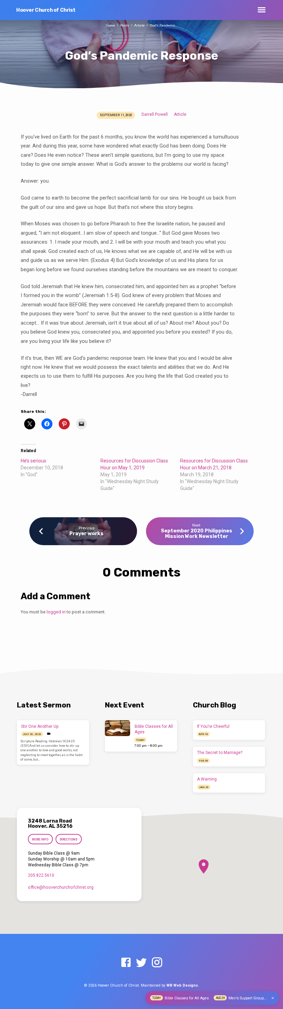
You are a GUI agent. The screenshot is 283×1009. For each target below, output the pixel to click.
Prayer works (86, 534)
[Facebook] (126, 963)
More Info (40, 839)
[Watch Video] (49, 733)
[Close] (272, 998)
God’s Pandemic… (164, 25)
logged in (56, 611)
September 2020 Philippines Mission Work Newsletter (196, 533)
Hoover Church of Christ (46, 10)
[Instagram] (157, 963)
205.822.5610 (41, 875)
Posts (124, 25)
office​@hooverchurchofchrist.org (61, 887)
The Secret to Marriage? (219, 752)
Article (139, 25)
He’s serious (33, 460)
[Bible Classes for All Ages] (117, 728)
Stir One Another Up (40, 726)
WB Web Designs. (182, 985)
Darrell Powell (155, 114)
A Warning (207, 779)
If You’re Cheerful (213, 726)
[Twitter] (141, 963)
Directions (68, 839)
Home (110, 25)
